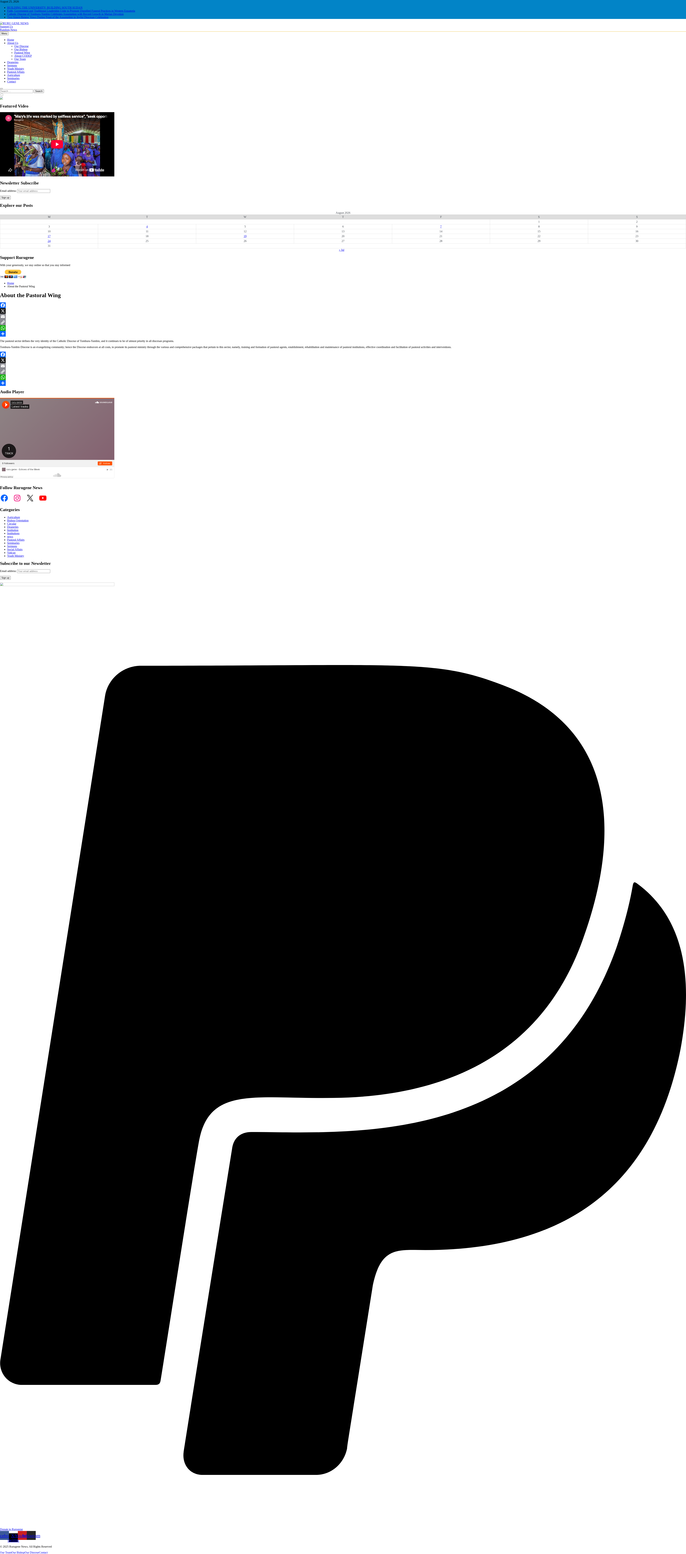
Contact (11, 81)
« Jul (341, 249)
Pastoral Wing (22, 52)
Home (10, 39)
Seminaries (13, 78)
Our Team (20, 59)
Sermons (12, 65)
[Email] (343, 316)
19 (245, 236)
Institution (12, 530)
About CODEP (23, 55)
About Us (12, 42)
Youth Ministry (15, 68)
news (10, 536)
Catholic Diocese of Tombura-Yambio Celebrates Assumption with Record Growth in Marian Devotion (65, 14)
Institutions (13, 533)
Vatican (11, 552)
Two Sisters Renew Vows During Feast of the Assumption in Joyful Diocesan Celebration (57, 17)
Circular (11, 523)
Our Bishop (21, 49)
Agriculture (13, 75)
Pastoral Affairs (15, 71)
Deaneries (12, 62)
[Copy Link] (343, 322)
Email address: (8, 190)
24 (49, 241)
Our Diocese (21, 46)
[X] (343, 311)
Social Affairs (15, 549)
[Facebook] (343, 305)
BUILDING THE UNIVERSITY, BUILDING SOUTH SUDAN (45, 7)
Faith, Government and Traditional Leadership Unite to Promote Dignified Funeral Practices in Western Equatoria (71, 10)
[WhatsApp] (343, 328)
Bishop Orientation (18, 520)
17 (49, 236)
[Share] (343, 334)
